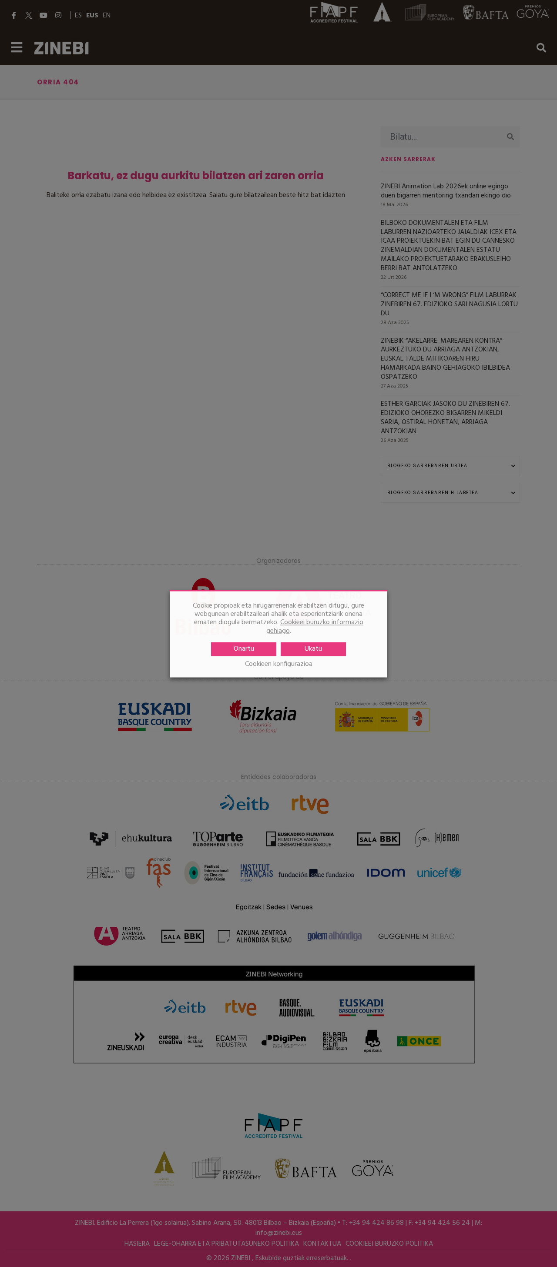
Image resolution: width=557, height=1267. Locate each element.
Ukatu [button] (313, 649)
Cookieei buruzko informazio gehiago (314, 626)
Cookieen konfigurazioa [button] (278, 664)
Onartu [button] (244, 649)
